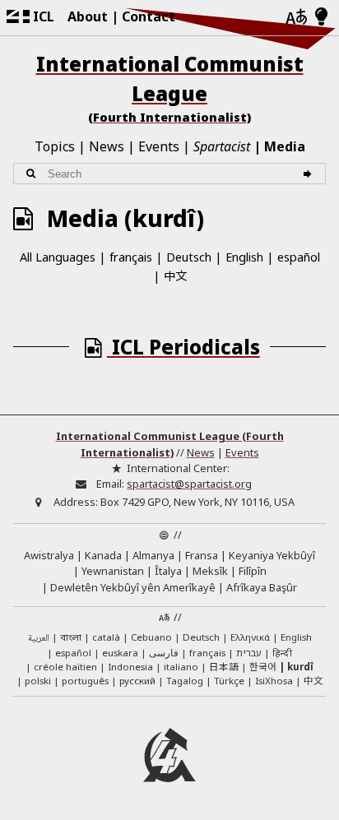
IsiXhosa (274, 680)
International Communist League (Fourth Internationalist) (170, 444)
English (244, 257)
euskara (120, 652)
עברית (249, 652)
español (298, 257)
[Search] (310, 174)
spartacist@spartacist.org (189, 483)
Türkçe (229, 680)
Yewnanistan (112, 570)
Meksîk (210, 570)
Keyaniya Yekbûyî (272, 555)
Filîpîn (253, 570)
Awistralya (49, 555)
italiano (181, 666)
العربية (38, 638)
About (87, 16)
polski (38, 680)
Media (284, 146)
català (106, 637)
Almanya (153, 555)
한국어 (262, 666)
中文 (175, 275)
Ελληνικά (250, 637)
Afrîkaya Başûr (261, 587)
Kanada (103, 555)
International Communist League (170, 87)
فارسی (164, 652)
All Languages (57, 257)
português (85, 680)
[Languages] (296, 18)
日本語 (224, 666)
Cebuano (151, 637)
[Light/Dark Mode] (321, 17)
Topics (55, 146)
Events (158, 146)
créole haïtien (65, 666)
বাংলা (70, 638)
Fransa (201, 555)
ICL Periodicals (183, 346)
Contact (148, 16)
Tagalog (184, 680)
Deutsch (188, 257)
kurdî (300, 666)
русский (137, 680)
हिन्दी (282, 652)
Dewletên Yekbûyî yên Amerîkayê (133, 587)
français (130, 257)
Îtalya (168, 570)
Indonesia (130, 666)
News (106, 146)
